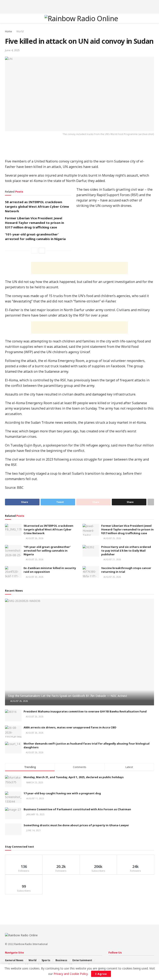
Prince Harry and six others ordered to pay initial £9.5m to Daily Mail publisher (126, 550)
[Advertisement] (79, 6)
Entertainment (82, 960)
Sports (46, 960)
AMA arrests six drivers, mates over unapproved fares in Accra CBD (70, 727)
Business (61, 960)
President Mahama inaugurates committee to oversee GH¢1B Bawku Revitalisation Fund (85, 711)
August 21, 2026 (112, 559)
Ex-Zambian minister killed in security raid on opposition (50, 570)
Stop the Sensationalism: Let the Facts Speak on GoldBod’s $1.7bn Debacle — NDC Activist (67, 696)
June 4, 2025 (12, 50)
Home (8, 31)
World (20, 31)
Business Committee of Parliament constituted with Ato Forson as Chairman (77, 809)
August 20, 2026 (34, 576)
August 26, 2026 (34, 538)
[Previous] (34, 251)
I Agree (101, 974)
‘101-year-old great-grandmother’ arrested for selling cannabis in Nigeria (47, 550)
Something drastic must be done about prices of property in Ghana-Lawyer (76, 825)
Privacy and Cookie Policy (71, 974)
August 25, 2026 (112, 538)
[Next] (42, 251)
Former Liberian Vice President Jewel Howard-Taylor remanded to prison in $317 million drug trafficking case (34, 222)
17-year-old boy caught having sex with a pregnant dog (62, 793)
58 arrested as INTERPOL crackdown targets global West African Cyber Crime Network (37, 206)
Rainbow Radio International (31, 944)
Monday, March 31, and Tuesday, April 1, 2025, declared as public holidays (74, 777)
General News (14, 960)
